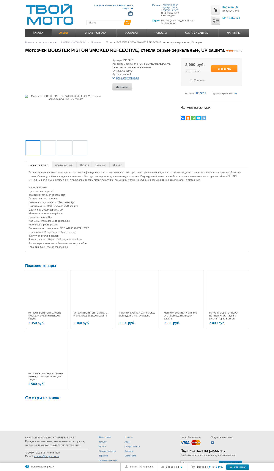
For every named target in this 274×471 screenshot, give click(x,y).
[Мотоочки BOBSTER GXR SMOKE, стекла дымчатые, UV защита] (137, 291)
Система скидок (196, 32)
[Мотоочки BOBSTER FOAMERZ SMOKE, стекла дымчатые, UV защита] (46, 291)
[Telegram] (203, 118)
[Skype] (198, 118)
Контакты (129, 451)
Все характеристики (127, 78)
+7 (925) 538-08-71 (169, 5)
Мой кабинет (231, 18)
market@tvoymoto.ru (46, 456)
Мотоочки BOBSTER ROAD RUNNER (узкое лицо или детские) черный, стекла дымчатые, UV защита (223, 317)
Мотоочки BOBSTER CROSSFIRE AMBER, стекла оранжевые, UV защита (45, 376)
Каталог (38, 32)
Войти (133, 466)
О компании (105, 437)
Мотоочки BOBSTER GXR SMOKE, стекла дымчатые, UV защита (137, 314)
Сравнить (199, 80)
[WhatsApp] (193, 118)
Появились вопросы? (42, 466)
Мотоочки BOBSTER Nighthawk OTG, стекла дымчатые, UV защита (180, 315)
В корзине (202, 467)
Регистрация (146, 466)
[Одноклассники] (188, 118)
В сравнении (172, 467)
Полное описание (38, 165)
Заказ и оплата (95, 32)
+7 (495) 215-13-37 (169, 10)
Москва (156, 5)
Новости (161, 32)
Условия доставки (107, 451)
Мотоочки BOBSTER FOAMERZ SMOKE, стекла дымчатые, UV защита (44, 315)
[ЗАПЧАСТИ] (139, 417)
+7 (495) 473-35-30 (169, 7)
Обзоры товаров (132, 446)
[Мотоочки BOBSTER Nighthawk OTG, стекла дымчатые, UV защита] (182, 291)
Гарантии (103, 456)
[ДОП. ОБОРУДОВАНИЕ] (88, 417)
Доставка (131, 32)
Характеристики (64, 165)
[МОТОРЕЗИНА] (36, 417)
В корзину (224, 68)
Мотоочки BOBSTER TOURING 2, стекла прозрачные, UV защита (90, 314)
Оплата (117, 165)
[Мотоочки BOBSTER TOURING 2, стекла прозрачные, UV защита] (91, 291)
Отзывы (84, 165)
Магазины (233, 32)
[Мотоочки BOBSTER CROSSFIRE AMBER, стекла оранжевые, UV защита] (46, 352)
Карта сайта (130, 456)
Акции (127, 442)
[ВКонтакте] (183, 118)
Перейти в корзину (237, 467)
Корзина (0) (230, 7)
